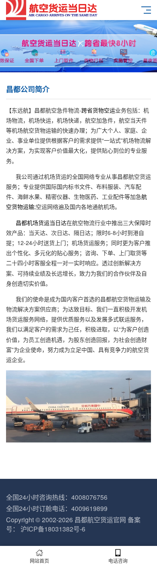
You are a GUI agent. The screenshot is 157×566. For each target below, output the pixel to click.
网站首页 (39, 560)
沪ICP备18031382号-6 (53, 528)
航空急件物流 (62, 110)
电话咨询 (118, 560)
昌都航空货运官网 (100, 519)
